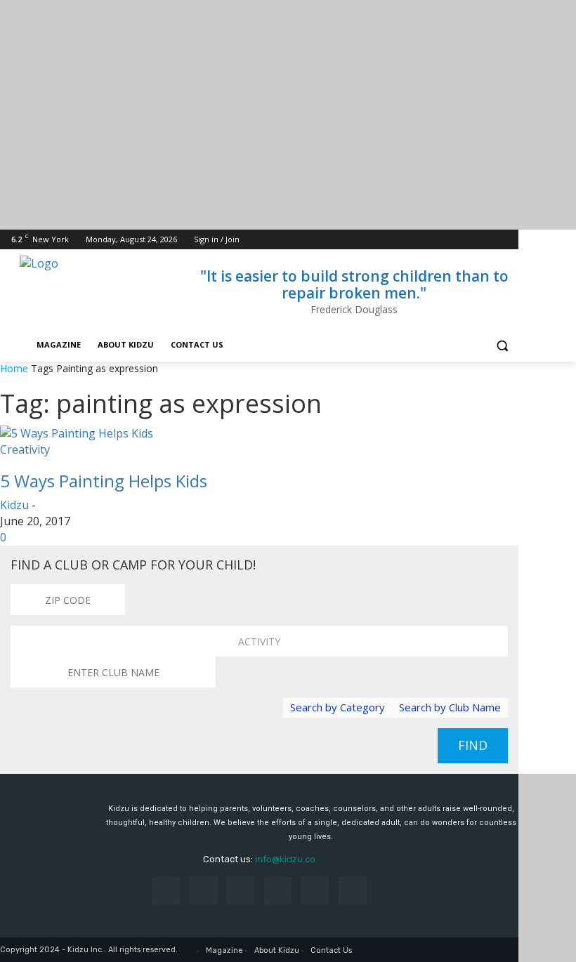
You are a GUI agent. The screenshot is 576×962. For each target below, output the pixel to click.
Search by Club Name (450, 707)
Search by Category (337, 707)
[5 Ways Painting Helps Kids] (76, 432)
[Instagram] (452, 240)
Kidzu (14, 505)
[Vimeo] (491, 240)
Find (472, 745)
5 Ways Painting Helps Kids (103, 480)
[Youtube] (510, 240)
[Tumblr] (315, 890)
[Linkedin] (240, 890)
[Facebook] (432, 240)
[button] (501, 345)
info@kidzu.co (285, 859)
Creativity (25, 449)
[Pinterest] (278, 890)
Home (14, 368)
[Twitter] (472, 240)
